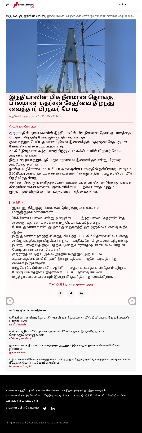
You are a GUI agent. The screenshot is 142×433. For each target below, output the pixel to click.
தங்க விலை (17, 352)
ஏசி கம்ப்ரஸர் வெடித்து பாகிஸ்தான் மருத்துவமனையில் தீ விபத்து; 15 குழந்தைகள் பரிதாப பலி (69, 319)
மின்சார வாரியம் (20, 338)
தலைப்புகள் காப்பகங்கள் (22, 401)
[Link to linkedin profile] (53, 408)
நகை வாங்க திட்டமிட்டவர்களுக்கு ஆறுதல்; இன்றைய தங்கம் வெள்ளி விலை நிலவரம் (65, 347)
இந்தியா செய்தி (34, 16)
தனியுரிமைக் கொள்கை (43, 390)
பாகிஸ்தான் (17, 324)
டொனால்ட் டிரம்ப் (21, 366)
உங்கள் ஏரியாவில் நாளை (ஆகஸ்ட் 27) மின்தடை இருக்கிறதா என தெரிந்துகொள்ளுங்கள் (57, 333)
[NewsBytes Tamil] (23, 5)
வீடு (8, 16)
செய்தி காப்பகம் (118, 395)
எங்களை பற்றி (15, 390)
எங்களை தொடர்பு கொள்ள (23, 395)
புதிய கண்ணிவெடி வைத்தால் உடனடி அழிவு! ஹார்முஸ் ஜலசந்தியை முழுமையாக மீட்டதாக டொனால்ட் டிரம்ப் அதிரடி (69, 361)
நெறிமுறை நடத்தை (56, 395)
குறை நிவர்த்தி (82, 395)
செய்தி (17, 16)
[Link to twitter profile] (45, 408)
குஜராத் (15, 133)
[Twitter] (71, 293)
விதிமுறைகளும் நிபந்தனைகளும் (84, 390)
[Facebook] (60, 293)
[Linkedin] (81, 293)
